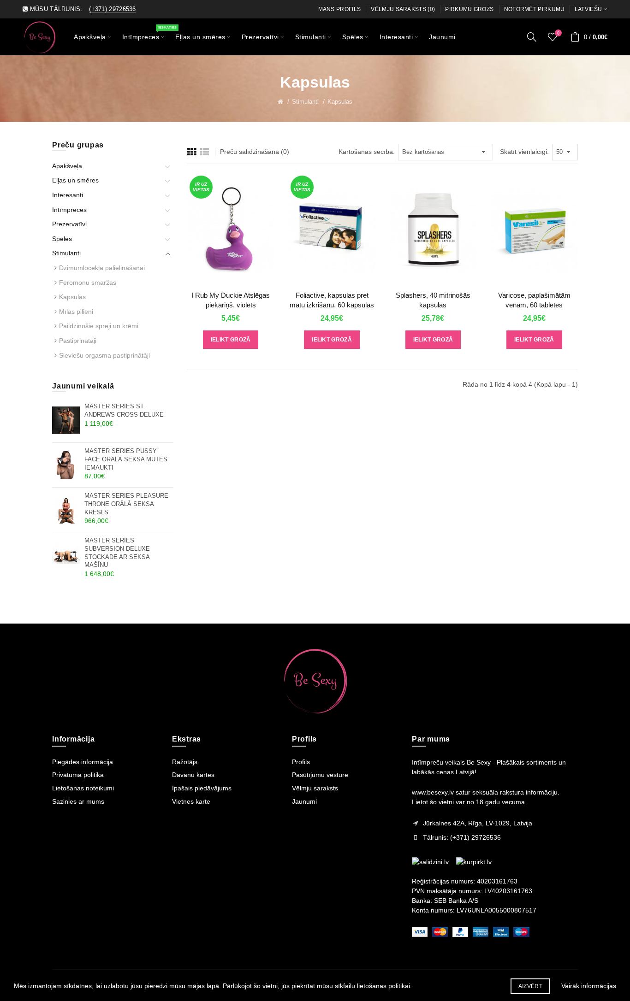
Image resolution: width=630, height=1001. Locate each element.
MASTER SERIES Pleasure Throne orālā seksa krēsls (126, 504)
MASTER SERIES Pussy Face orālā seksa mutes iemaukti (125, 459)
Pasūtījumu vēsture (320, 774)
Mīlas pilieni (76, 311)
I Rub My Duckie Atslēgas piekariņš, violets (230, 300)
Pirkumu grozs (469, 9)
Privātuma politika (78, 774)
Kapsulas (339, 101)
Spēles (62, 238)
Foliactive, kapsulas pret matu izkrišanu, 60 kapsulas (332, 300)
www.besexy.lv (433, 792)
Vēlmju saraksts (315, 788)
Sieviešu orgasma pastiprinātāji (104, 355)
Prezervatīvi (69, 224)
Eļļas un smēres (75, 180)
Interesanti (67, 195)
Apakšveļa (67, 166)
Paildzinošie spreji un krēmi (98, 326)
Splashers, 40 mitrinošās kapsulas (433, 300)
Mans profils (339, 9)
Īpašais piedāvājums (202, 788)
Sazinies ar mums (78, 801)
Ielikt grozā (231, 339)
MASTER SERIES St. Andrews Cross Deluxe (124, 410)
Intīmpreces (69, 209)
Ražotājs (184, 761)
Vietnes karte (191, 801)
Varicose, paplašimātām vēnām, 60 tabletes (534, 300)
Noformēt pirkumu (534, 9)
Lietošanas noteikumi (83, 788)
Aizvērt (530, 986)
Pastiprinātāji (77, 340)
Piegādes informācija (82, 761)
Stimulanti (305, 101)
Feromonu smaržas (87, 282)
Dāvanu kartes (193, 774)
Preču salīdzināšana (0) (254, 151)
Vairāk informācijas (588, 985)
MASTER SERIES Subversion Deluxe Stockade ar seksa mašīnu (117, 552)
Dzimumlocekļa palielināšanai (102, 267)
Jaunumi (304, 801)
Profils (301, 761)
